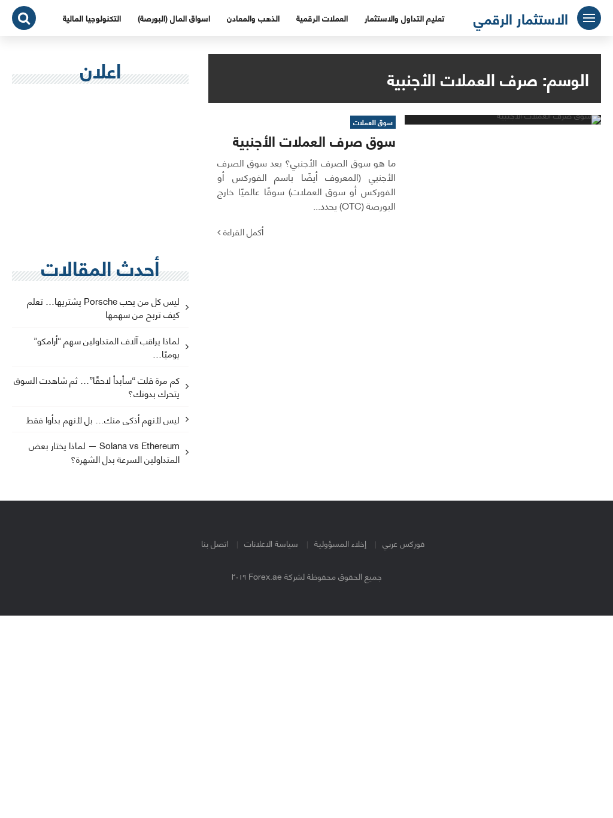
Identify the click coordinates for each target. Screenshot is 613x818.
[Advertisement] (100, 171)
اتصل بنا (214, 542)
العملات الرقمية (322, 17)
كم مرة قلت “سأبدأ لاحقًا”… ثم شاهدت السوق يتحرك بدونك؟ (97, 387)
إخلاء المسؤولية (340, 542)
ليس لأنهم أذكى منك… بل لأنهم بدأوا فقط (103, 420)
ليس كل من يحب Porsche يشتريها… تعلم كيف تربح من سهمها (103, 308)
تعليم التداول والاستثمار (404, 17)
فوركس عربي (403, 542)
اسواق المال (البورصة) (174, 17)
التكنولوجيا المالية (92, 17)
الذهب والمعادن (253, 17)
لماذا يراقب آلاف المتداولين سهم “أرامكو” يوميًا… (107, 348)
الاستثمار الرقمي (521, 18)
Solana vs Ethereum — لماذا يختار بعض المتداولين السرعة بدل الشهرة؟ (104, 452)
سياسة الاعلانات (271, 542)
